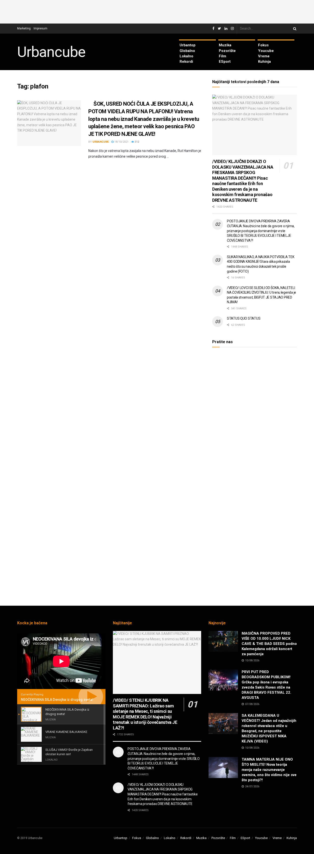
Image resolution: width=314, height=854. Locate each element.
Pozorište (227, 51)
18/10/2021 (121, 141)
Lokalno (186, 56)
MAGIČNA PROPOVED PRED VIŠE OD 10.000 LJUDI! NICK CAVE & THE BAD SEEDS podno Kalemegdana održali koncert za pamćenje (269, 643)
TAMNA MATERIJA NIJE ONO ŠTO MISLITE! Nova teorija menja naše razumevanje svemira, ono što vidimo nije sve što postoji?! (269, 769)
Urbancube (51, 52)
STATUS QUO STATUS (243, 318)
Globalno (187, 51)
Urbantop (188, 45)
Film (222, 56)
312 (136, 141)
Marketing (24, 28)
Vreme (264, 56)
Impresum (40, 28)
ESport (225, 61)
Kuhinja (264, 61)
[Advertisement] (157, 11)
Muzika (225, 45)
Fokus (263, 45)
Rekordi (186, 61)
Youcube (266, 51)
